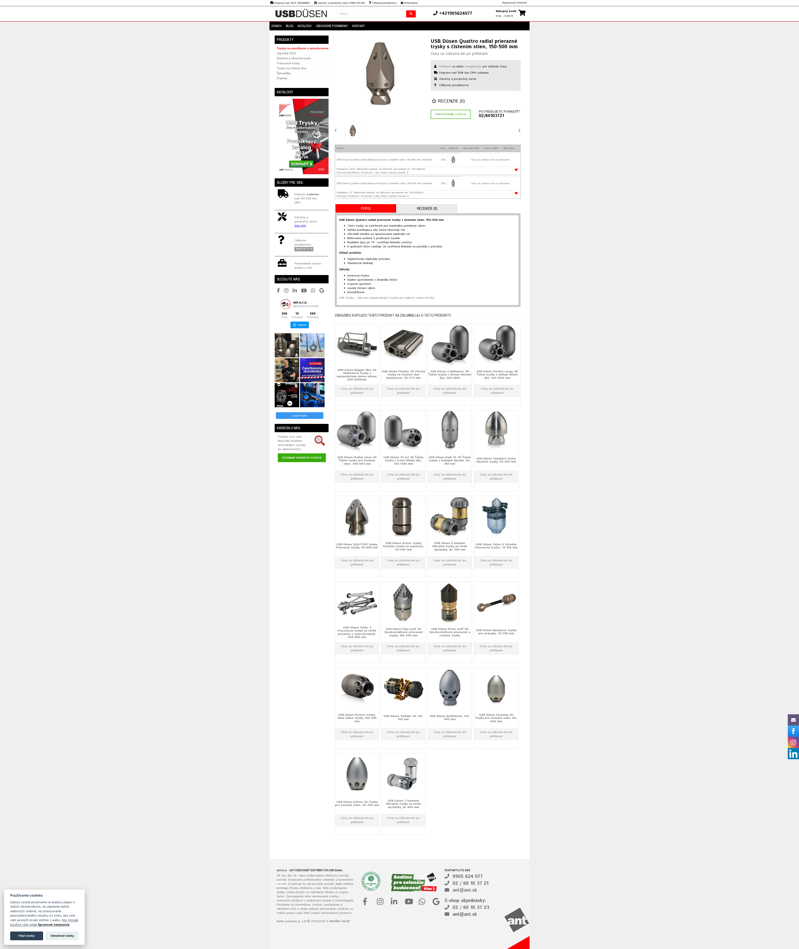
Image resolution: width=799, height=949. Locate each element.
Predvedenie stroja (450, 114)
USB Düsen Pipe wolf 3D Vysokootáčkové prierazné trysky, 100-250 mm (403, 632)
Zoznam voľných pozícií (301, 458)
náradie (282, 884)
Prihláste (445, 66)
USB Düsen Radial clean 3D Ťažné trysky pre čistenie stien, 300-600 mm (357, 460)
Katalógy (305, 25)
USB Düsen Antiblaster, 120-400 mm (450, 717)
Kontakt (358, 25)
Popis (365, 208)
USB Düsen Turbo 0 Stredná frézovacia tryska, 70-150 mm (496, 545)
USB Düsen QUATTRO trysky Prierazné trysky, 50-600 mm (357, 545)
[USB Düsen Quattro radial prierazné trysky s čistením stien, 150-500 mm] (379, 75)
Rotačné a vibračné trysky (294, 58)
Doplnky (282, 78)
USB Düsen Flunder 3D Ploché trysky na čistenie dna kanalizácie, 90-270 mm (403, 374)
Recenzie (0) (451, 101)
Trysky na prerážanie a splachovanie (303, 48)
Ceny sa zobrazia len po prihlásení (459, 54)
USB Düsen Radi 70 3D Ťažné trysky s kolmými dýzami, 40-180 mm (450, 460)
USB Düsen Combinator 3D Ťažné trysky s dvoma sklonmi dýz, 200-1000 (449, 374)
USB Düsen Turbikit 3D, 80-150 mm (403, 717)
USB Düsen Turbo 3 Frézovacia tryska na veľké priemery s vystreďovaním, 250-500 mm (356, 632)
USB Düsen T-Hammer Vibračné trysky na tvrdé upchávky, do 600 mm (403, 803)
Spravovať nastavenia (53, 924)
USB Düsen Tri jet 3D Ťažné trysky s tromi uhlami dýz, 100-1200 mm (403, 460)
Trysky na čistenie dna (291, 68)
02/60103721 (491, 116)
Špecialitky (284, 73)
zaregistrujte (473, 66)
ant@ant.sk (465, 890)
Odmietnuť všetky (62, 935)
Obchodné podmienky (332, 25)
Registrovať (508, 3)
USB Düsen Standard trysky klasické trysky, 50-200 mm (496, 460)
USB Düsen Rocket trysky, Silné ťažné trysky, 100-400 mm (357, 718)
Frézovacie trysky (288, 63)
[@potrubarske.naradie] (286, 304)
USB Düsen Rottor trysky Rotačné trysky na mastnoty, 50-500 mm (403, 546)
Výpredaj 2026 (286, 53)
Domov (277, 25)
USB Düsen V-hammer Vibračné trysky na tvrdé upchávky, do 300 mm (449, 546)
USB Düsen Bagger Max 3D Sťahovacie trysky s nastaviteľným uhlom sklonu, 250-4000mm (357, 375)
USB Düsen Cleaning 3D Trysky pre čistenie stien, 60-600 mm (496, 718)
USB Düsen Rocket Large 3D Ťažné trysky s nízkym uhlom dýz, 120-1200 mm (497, 374)
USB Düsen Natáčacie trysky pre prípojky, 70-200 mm (496, 631)
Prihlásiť (522, 3)
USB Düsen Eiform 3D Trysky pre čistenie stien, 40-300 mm (357, 803)
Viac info (300, 226)
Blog (289, 25)
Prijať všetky (27, 935)
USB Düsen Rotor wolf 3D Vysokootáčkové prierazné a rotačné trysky (449, 632)
